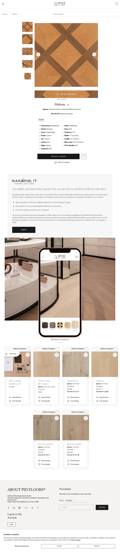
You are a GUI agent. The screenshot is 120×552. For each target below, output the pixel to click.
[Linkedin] (14, 508)
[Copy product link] (68, 105)
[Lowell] (104, 364)
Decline (96, 546)
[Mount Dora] (75, 427)
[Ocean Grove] (46, 427)
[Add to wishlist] (28, 355)
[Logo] (60, 3)
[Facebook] (8, 508)
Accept (59, 546)
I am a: (61, 500)
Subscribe (102, 507)
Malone (60, 104)
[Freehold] (75, 364)
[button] (116, 3)
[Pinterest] (38, 508)
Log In (11, 524)
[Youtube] (32, 508)
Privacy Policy (76, 540)
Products (5, 14)
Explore (23, 230)
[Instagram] (20, 508)
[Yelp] (26, 508)
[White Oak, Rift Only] (46, 364)
